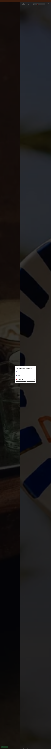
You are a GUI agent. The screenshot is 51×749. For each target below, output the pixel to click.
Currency (17, 377)
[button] (25, 372)
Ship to (17, 370)
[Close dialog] (35, 366)
